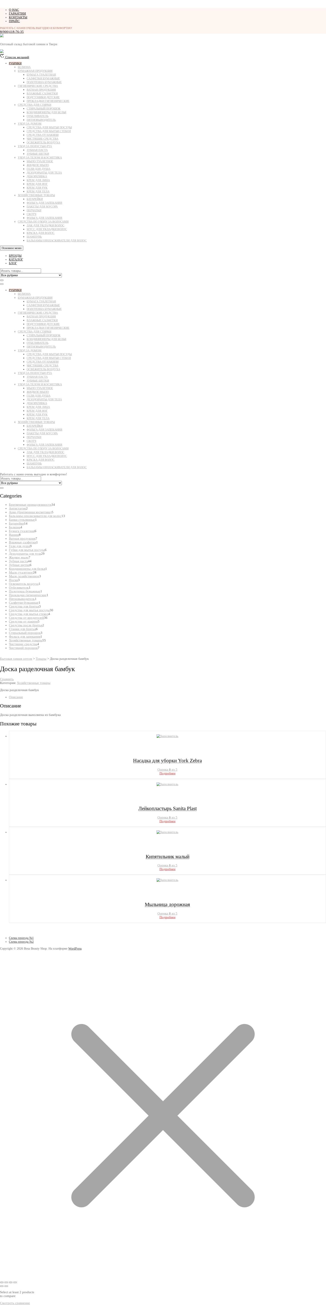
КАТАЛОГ (16, 259)
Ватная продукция (41, 89)
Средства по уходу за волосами (43, 221)
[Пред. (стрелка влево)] (2, 1286)
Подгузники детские (43, 97)
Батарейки (35, 199)
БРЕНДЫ (15, 255)
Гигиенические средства (38, 86)
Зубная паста (37, 150)
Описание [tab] (16, 697)
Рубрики (15, 63)
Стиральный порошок (44, 108)
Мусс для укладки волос (47, 229)
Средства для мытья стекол (49, 131)
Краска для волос (41, 233)
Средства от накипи (43, 135)
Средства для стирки (34, 104)
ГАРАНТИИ (17, 13)
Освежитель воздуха (43, 142)
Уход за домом (29, 123)
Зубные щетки (38, 153)
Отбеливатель (37, 116)
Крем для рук (37, 187)
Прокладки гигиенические (48, 101)
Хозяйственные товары (36, 195)
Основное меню (12, 248)
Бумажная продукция (35, 70)
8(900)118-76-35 (12, 31)
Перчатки (34, 210)
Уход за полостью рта (35, 146)
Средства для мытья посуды (49, 127)
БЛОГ (13, 263)
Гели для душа (38, 168)
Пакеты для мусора (42, 206)
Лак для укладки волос (45, 225)
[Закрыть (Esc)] (15, 1282)
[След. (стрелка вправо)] (6, 1286)
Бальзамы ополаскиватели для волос (57, 240)
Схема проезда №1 (21, 938)
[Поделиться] (10, 1282)
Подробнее (167, 773)
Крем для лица (38, 180)
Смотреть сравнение (15, 1303)
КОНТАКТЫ (18, 17)
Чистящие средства (42, 138)
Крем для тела (38, 191)
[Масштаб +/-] (2, 1282)
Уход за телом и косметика (40, 157)
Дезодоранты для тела (44, 172)
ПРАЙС (14, 21)
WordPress (75, 948)
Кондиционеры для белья (46, 112)
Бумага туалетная (41, 74)
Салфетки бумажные (43, 78)
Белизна (24, 67)
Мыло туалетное (40, 161)
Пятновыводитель (41, 119)
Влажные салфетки (42, 93)
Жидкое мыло (38, 165)
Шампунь (34, 236)
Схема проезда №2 (21, 941)
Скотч (31, 214)
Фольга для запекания (44, 202)
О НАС (14, 10)
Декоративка (37, 176)
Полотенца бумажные (44, 82)
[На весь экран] (6, 1282)
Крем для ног (37, 184)
